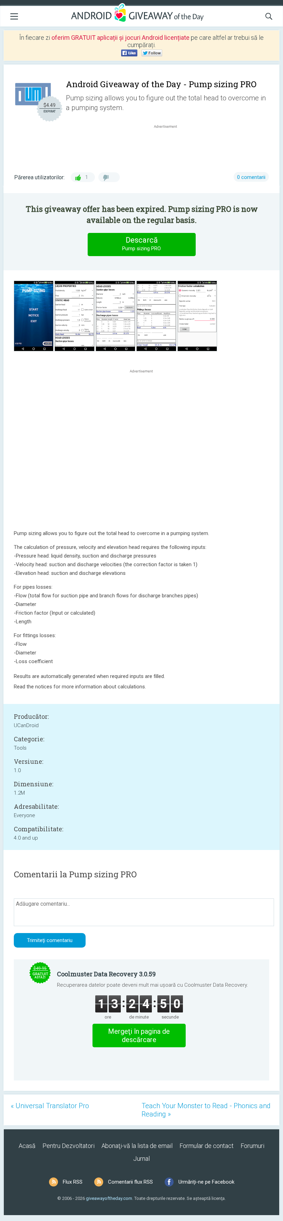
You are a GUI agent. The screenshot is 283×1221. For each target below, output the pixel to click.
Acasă (27, 1145)
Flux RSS (72, 1182)
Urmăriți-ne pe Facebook (206, 1182)
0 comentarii (251, 177)
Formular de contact (206, 1145)
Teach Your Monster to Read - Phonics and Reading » (206, 1110)
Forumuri (252, 1145)
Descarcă (141, 244)
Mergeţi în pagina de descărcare (139, 1035)
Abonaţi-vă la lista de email (137, 1145)
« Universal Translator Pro (50, 1106)
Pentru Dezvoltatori (68, 1145)
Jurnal (141, 1158)
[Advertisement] (169, 146)
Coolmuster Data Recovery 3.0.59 (106, 974)
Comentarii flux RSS (130, 1182)
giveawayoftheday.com (109, 1198)
